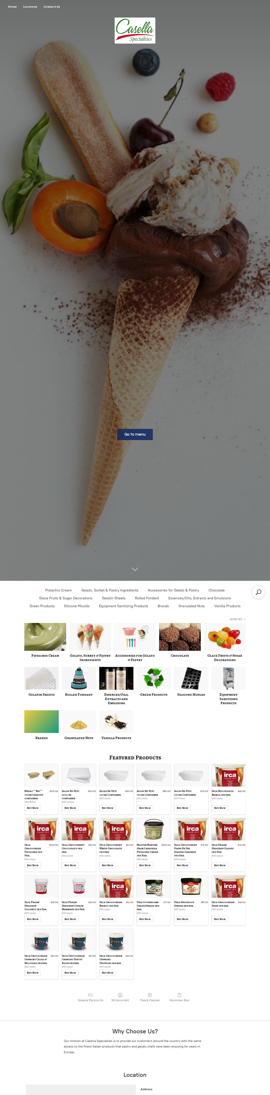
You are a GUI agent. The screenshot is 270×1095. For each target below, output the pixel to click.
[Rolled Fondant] (79, 678)
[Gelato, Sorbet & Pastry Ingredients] (90, 637)
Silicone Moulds (77, 606)
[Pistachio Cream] (45, 637)
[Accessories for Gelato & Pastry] (135, 637)
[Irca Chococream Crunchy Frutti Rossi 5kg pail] (79, 940)
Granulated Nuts (191, 606)
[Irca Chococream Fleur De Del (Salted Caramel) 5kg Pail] (191, 829)
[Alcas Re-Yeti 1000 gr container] (79, 775)
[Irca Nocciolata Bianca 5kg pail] (228, 775)
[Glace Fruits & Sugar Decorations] (225, 637)
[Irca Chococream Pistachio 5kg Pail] (41, 829)
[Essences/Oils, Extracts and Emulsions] (116, 678)
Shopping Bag (179, 1000)
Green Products (42, 606)
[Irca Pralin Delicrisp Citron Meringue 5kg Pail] (79, 886)
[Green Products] (154, 678)
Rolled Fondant (147, 598)
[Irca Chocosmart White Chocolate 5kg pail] (116, 829)
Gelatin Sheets (114, 598)
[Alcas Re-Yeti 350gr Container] (116, 775)
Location (30, 7)
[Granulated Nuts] (79, 721)
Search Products (90, 1000)
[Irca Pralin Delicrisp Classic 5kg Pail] (228, 829)
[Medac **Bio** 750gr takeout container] (41, 775)
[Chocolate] (180, 637)
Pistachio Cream (58, 590)
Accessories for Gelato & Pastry (173, 590)
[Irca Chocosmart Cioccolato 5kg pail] (79, 829)
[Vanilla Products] (116, 721)
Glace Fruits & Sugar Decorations (66, 598)
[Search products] (258, 592)
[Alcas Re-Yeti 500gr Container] (191, 775)
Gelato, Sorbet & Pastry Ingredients (109, 590)
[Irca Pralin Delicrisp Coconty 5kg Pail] (41, 886)
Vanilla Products (227, 606)
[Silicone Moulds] (191, 678)
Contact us (51, 7)
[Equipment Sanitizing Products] (228, 678)
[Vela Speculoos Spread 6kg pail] (191, 886)
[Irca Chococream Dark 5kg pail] (228, 886)
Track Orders (150, 1000)
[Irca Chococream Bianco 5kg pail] (116, 886)
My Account (120, 1000)
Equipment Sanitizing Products (123, 606)
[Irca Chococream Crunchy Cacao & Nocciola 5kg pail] (41, 940)
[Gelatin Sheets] (41, 678)
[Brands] (41, 721)
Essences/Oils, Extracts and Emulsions (199, 598)
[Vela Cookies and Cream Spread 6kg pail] (154, 886)
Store (12, 7)
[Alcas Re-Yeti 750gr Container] (154, 775)
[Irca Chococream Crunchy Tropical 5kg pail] (116, 940)
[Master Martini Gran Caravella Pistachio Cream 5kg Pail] (154, 829)
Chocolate (217, 590)
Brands (163, 606)
